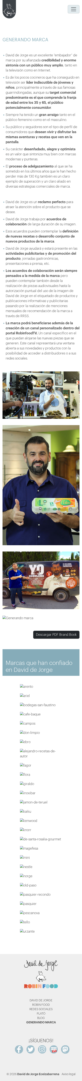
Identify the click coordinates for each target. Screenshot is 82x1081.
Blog (41, 1018)
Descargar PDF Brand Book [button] (56, 634)
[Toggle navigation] (73, 9)
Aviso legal (68, 1074)
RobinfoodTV (26, 333)
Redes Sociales (41, 1009)
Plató (41, 1013)
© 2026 (33, 1074)
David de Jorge (41, 1000)
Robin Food (41, 1004)
